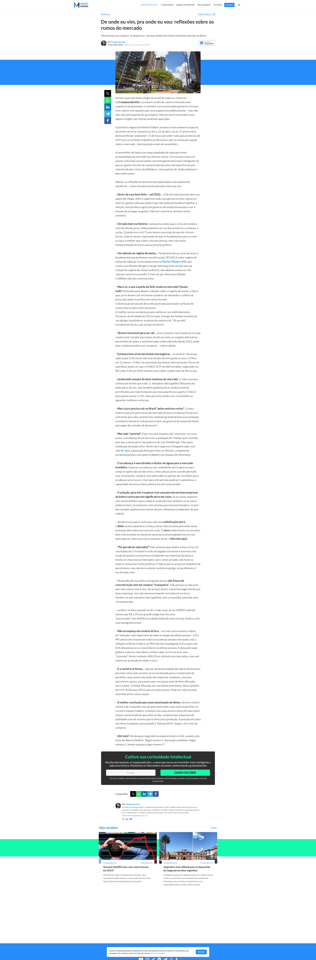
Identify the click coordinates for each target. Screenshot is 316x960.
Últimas (218, 5)
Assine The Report (185, 5)
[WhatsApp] (139, 794)
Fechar (201, 952)
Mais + (214, 827)
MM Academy (204, 5)
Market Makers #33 (174, 261)
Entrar (229, 5)
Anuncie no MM (149, 5)
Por (116, 42)
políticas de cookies (156, 953)
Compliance (167, 5)
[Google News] (206, 44)
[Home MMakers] (81, 4)
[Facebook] (156, 794)
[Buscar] (241, 5)
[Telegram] (150, 794)
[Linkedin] (144, 794)
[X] (133, 794)
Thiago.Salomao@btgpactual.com (135, 815)
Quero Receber (185, 772)
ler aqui (125, 450)
